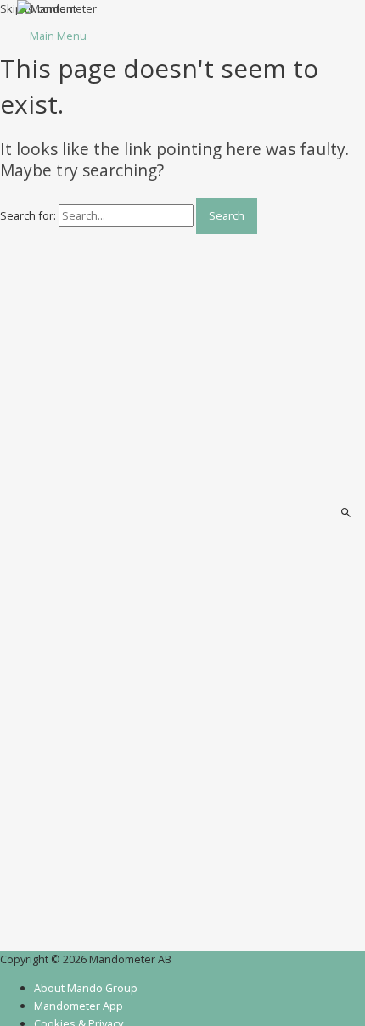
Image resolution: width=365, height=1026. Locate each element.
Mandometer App (78, 1005)
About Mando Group (86, 987)
